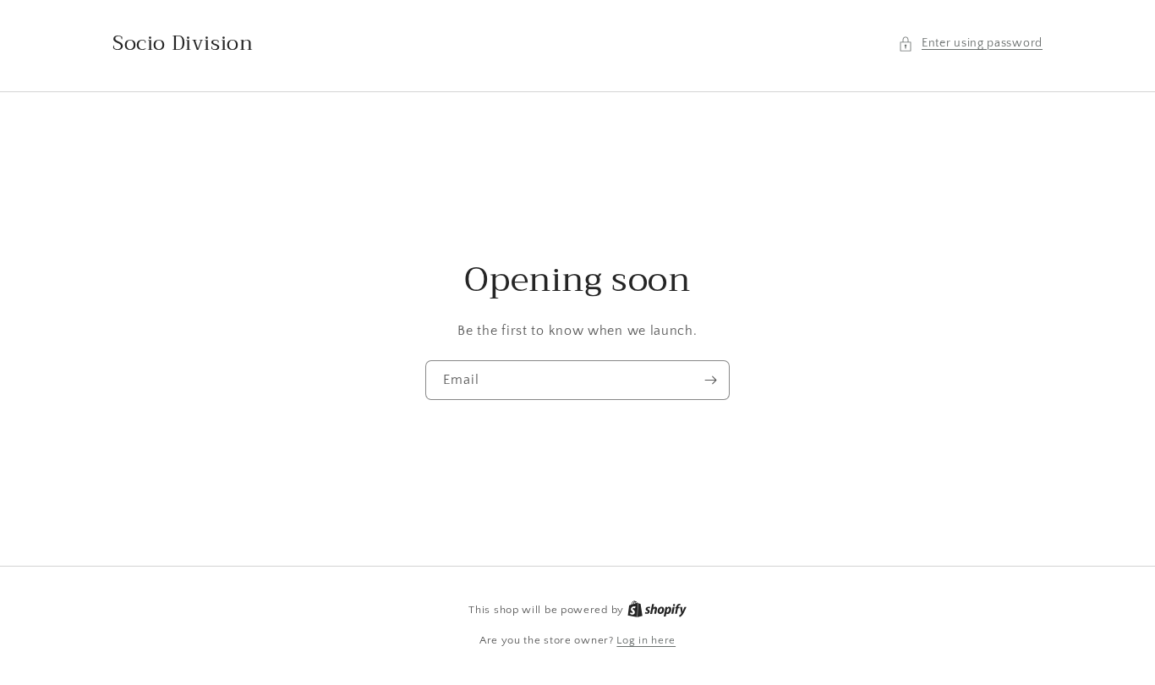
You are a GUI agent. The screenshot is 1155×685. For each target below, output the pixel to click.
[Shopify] (657, 610)
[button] (970, 43)
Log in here (646, 640)
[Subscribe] (710, 380)
